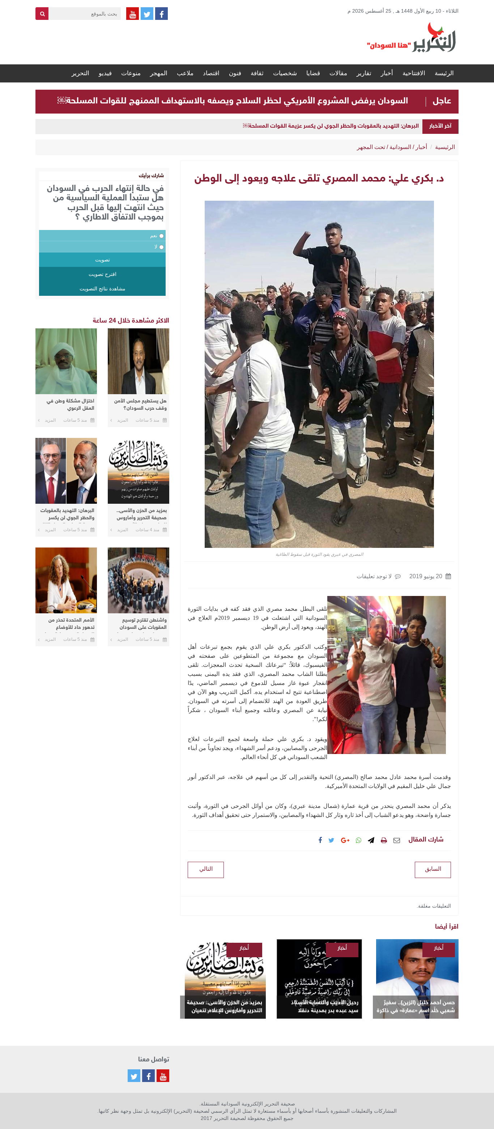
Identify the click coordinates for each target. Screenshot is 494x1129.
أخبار (387, 73)
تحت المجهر (371, 147)
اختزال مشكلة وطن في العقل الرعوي (70, 405)
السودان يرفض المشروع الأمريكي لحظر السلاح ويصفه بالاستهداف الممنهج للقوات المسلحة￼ (233, 101)
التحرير (80, 73)
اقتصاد (211, 73)
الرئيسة (444, 73)
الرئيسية (445, 147)
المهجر (158, 73)
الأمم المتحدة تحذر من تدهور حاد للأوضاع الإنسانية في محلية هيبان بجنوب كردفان (68, 625)
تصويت (102, 260)
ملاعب (185, 73)
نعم (153, 235)
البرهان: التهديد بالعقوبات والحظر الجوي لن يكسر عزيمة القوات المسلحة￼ (331, 126)
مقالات (338, 73)
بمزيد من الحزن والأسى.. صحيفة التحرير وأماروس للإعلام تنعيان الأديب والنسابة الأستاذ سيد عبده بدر (224, 1007)
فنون (235, 73)
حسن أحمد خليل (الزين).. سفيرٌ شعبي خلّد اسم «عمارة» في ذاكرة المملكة (416, 1007)
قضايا (313, 73)
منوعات (131, 73)
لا (155, 247)
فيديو (105, 73)
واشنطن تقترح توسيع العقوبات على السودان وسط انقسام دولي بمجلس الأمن (139, 625)
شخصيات (285, 73)
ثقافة (257, 73)
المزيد (122, 420)
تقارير (364, 73)
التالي (206, 869)
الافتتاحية (414, 73)
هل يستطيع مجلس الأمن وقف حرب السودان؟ (140, 405)
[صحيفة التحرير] (412, 37)
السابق (433, 869)
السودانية (400, 147)
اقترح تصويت (102, 274)
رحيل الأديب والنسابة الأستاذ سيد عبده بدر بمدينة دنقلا (324, 1007)
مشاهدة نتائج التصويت (102, 288)
